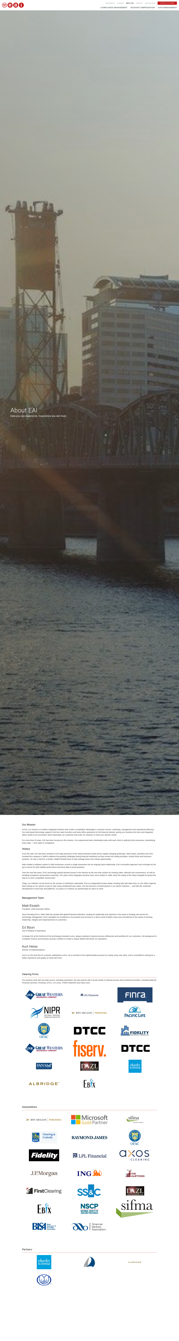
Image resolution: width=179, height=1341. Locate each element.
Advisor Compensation (142, 8)
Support (120, 3)
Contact (139, 3)
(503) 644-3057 (150, 3)
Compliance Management (114, 8)
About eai (130, 3)
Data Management (167, 8)
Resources (110, 3)
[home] (12, 5)
